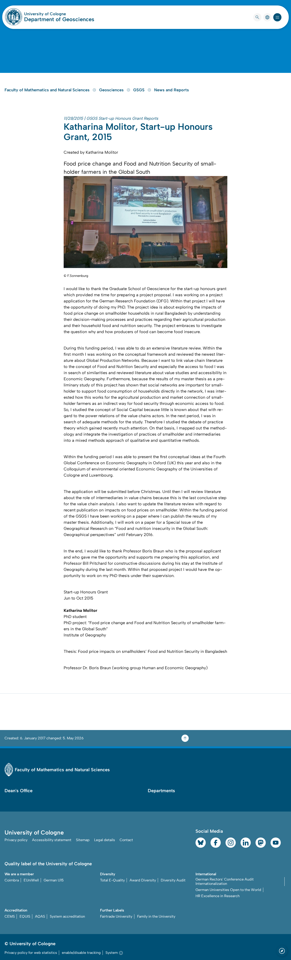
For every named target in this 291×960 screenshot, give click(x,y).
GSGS (139, 89)
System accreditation (67, 916)
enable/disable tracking (81, 952)
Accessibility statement (51, 840)
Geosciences (112, 89)
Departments (161, 790)
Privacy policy (16, 840)
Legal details (104, 840)
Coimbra (12, 880)
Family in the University (156, 916)
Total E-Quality (112, 880)
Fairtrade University (116, 916)
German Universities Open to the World (228, 890)
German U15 (54, 880)
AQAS (40, 916)
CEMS (10, 916)
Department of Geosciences (59, 19)
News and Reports (171, 89)
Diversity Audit (173, 880)
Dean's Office (19, 790)
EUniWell (31, 880)
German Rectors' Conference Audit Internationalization (225, 881)
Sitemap (83, 840)
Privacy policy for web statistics (31, 952)
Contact (126, 840)
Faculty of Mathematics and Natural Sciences (48, 89)
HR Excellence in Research (218, 896)
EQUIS (25, 916)
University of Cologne (59, 14)
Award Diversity (143, 880)
